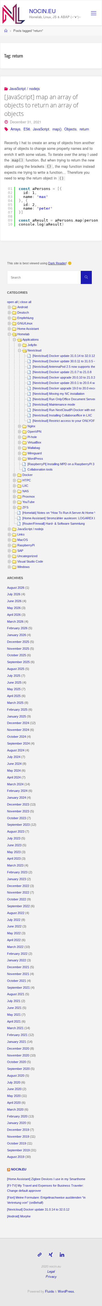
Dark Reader (57, 263)
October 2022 (16, 899)
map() (56, 129)
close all (25, 302)
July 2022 (13, 919)
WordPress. (66, 1291)
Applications (30, 339)
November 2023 (18, 811)
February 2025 (17, 709)
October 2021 (16, 980)
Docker (27, 475)
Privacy (51, 1276)
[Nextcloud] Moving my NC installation (58, 393)
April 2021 (14, 1021)
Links (21, 534)
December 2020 (18, 1048)
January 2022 (16, 960)
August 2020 (15, 1075)
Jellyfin (32, 345)
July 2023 (13, 838)
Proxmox (28, 496)
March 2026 (15, 621)
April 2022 (14, 940)
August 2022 (15, 913)
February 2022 (17, 953)
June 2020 (14, 1089)
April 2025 (14, 696)
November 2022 (18, 892)
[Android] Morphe (19, 1216)
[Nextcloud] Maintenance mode (54, 404)
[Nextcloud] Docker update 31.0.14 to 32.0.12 (64, 355)
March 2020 (15, 1109)
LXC (25, 485)
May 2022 (14, 933)
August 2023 (15, 831)
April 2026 (14, 614)
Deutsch (23, 312)
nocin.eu (42, 11)
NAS (25, 491)
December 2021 (18, 967)
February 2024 (17, 790)
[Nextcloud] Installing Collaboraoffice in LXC (62, 415)
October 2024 (16, 736)
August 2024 (15, 750)
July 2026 (13, 594)
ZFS (25, 507)
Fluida (49, 1291)
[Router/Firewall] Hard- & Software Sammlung (53, 523)
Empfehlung (25, 318)
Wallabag (33, 447)
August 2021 (15, 994)
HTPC (26, 480)
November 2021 (18, 974)
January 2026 (16, 635)
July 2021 (13, 1001)
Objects (70, 129)
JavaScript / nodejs (24, 88)
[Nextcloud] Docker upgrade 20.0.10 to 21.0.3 (64, 377)
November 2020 (18, 1055)
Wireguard (34, 453)
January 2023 (16, 879)
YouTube (28, 502)
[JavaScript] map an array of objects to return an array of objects (41, 105)
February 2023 (17, 872)
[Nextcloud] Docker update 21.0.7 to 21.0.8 (62, 372)
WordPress (35, 458)
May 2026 (14, 608)
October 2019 (16, 1143)
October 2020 (16, 1062)
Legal (51, 1271)
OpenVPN (34, 431)
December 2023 (18, 804)
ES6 (27, 129)
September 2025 (18, 662)
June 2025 (14, 682)
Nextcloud (34, 350)
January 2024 (16, 797)
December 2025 (18, 641)
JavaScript (41, 129)
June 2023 (14, 845)
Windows (23, 567)
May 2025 (14, 689)
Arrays (15, 129)
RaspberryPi (26, 545)
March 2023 (15, 865)
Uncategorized (27, 556)
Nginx (31, 426)
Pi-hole (32, 437)
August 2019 (15, 1156)
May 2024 (14, 770)
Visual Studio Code (30, 561)
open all (12, 302)
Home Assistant (28, 328)
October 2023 (16, 818)
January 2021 (16, 1041)
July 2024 (13, 757)
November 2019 (18, 1136)
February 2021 (17, 1035)
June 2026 (14, 601)
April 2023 (14, 858)
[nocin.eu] (14, 13)
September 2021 (18, 987)
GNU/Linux (25, 323)
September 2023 (18, 824)
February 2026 (17, 628)
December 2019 (18, 1129)
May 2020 (14, 1095)
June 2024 (14, 763)
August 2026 (15, 587)
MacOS (22, 539)
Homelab (23, 334)
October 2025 (16, 655)
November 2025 (18, 648)
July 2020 (13, 1082)
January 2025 (16, 716)
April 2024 (14, 777)
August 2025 (15, 669)
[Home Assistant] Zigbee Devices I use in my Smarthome (46, 1179)
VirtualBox (34, 442)
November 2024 (18, 729)
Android (22, 307)
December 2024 (18, 723)
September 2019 (18, 1150)
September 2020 (18, 1068)
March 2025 (15, 702)
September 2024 (18, 743)
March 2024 (15, 784)
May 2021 (14, 1014)
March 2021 (15, 1028)
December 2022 (18, 886)
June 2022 (14, 926)
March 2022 (15, 947)
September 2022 (18, 906)
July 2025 (13, 675)
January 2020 (16, 1123)
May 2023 (14, 852)
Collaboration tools (40, 469)
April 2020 (14, 1102)
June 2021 (14, 1007)
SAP (20, 550)
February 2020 (17, 1116)
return (84, 129)
